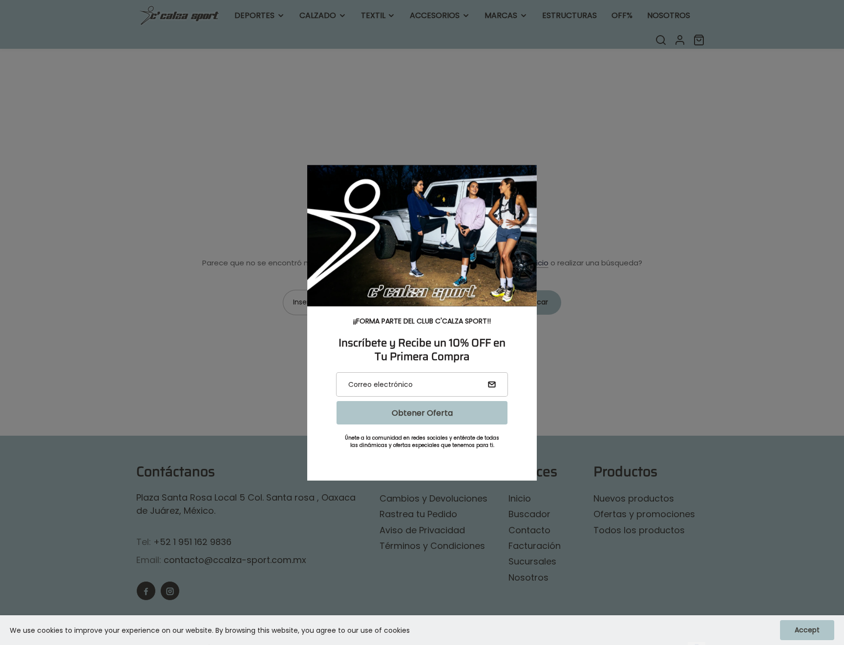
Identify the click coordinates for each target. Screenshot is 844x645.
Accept (807, 630)
